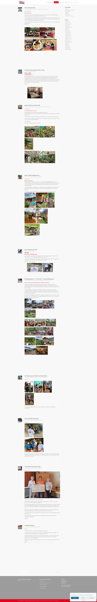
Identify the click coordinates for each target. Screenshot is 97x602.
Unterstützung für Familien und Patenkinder (36, 376)
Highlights (34, 71)
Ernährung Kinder (68, 11)
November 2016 (67, 41)
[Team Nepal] (20, 281)
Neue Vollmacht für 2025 (31, 249)
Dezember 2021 (67, 33)
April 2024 (66, 29)
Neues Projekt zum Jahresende (32, 105)
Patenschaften (45, 377)
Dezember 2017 (67, 37)
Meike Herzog (42, 600)
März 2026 (67, 21)
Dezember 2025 (67, 23)
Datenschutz (50, 600)
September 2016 (68, 42)
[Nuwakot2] (20, 420)
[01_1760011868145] (20, 177)
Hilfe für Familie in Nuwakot (32, 418)
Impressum (46, 600)
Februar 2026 (67, 22)
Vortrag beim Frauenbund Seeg (32, 466)
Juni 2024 (66, 28)
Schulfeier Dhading (29, 525)
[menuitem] (49, 2)
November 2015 (67, 49)
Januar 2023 (67, 30)
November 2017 (67, 38)
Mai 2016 (66, 44)
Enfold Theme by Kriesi (55, 600)
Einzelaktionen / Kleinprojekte (37, 9)
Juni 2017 (66, 40)
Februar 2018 (67, 36)
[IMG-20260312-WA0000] (20, 9)
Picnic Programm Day (30, 7)
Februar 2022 (67, 31)
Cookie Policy (83, 600)
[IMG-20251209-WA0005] (20, 107)
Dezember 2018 (67, 35)
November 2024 (67, 27)
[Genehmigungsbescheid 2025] (20, 251)
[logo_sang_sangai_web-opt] (22, 2)
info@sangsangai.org (66, 586)
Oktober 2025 (67, 24)
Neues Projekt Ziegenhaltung (32, 175)
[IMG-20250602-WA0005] (20, 72)
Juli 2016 (66, 43)
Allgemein (31, 9)
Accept (75, 597)
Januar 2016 (67, 48)
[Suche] (78, 2)
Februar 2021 (67, 34)
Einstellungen (91, 597)
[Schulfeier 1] (20, 527)
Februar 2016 (67, 47)
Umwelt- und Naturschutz (44, 9)
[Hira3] (20, 378)
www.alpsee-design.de (37, 600)
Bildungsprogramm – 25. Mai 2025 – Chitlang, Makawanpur (39, 279)
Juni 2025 (66, 26)
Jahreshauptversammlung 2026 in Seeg (34, 70)
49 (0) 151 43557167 (67, 585)
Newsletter (67, 13)
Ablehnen (83, 597)
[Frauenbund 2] (20, 468)
